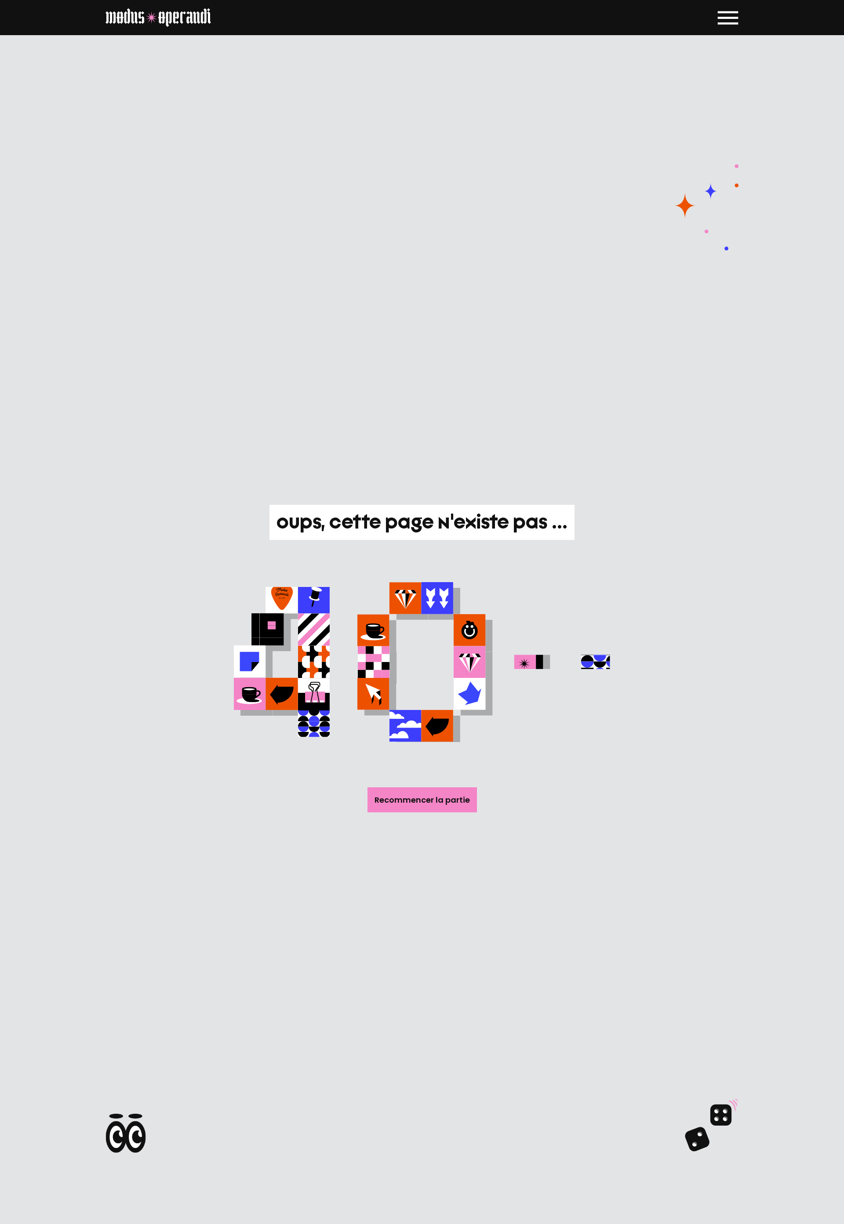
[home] (158, 17)
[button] (727, 17)
